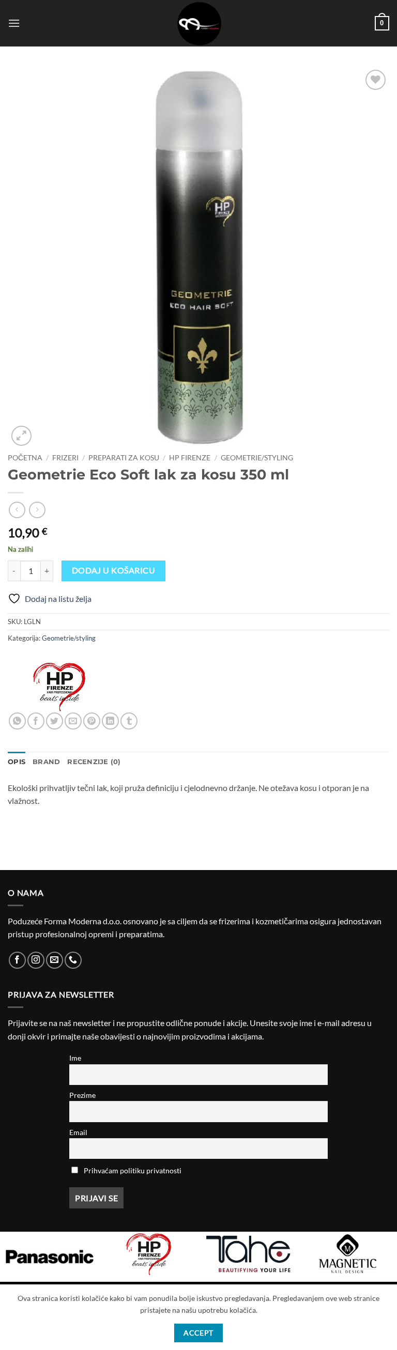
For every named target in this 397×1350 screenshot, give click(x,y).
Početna (25, 458)
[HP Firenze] (59, 686)
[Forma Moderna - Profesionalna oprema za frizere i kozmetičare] (198, 23)
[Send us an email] (54, 960)
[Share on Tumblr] (129, 721)
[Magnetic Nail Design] (347, 1254)
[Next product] (17, 510)
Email (78, 1132)
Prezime (82, 1095)
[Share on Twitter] (54, 721)
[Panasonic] (49, 1257)
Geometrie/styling (257, 458)
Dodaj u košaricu (113, 570)
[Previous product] (37, 510)
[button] (14, 23)
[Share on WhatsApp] (17, 721)
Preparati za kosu (123, 458)
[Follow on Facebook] (17, 960)
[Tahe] (248, 1254)
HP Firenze (189, 458)
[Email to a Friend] (73, 721)
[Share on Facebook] (35, 721)
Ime (75, 1057)
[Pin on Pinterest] (91, 721)
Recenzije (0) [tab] (93, 762)
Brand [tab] (46, 762)
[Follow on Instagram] (35, 960)
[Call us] (73, 960)
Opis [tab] (16, 762)
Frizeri (65, 458)
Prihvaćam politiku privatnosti (132, 1170)
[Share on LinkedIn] (110, 721)
